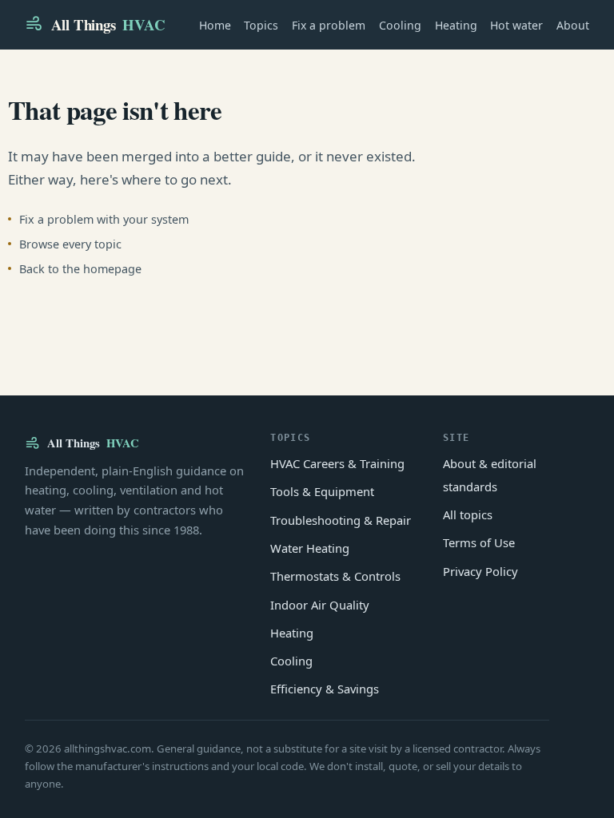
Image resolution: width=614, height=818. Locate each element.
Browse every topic (70, 244)
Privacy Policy (480, 571)
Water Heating (309, 548)
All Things (108, 24)
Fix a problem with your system (104, 219)
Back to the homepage (80, 268)
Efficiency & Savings (324, 689)
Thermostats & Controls (335, 576)
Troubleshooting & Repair (340, 520)
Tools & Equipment (322, 491)
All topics (467, 514)
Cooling (400, 25)
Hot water (516, 25)
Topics (261, 25)
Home (215, 25)
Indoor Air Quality (319, 605)
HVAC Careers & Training (337, 463)
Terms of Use (479, 542)
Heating (456, 25)
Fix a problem (328, 25)
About (572, 25)
